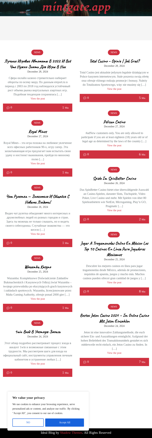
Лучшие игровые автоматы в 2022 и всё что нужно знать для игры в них (37, 64)
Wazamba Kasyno (37, 267)
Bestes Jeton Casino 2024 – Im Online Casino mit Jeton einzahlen (114, 318)
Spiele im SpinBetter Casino (114, 178)
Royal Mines (38, 131)
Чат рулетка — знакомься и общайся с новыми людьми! (37, 199)
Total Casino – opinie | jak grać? (114, 61)
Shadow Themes (71, 432)
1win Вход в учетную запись (37, 331)
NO (28, 422)
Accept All (64, 422)
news (37, 52)
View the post (38, 98)
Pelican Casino (114, 122)
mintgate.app (76, 7)
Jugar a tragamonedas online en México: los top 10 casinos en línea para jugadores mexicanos (114, 248)
